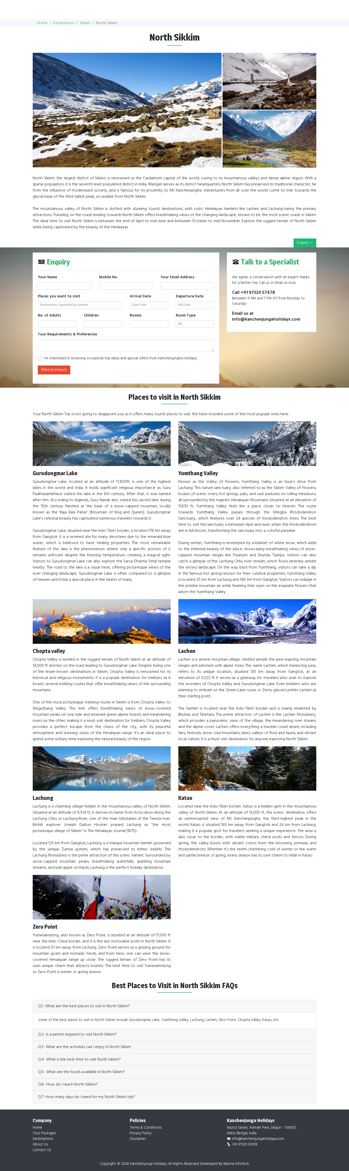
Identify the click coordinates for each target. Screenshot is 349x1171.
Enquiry (303, 243)
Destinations (63, 23)
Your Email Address (177, 277)
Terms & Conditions (145, 1128)
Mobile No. (108, 277)
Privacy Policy (141, 1133)
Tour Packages (44, 1133)
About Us (40, 1145)
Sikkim (85, 23)
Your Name (47, 277)
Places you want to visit (59, 296)
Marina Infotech (236, 1164)
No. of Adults (49, 316)
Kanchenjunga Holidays (148, 1164)
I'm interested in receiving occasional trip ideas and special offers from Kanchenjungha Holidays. (120, 358)
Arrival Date (140, 296)
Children (91, 316)
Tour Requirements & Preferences (67, 334)
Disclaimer (138, 1139)
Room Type (185, 316)
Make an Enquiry (54, 370)
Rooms (136, 316)
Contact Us (42, 1150)
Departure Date (189, 296)
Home (42, 23)
